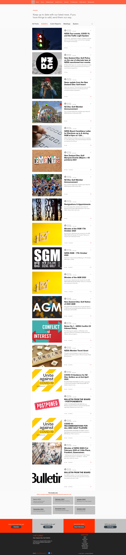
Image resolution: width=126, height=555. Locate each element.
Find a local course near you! (16, 524)
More (83, 24)
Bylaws (75, 24)
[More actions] (91, 30)
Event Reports (55, 24)
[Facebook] (49, 553)
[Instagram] (51, 553)
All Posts (35, 24)
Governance (85, 548)
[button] (42, 2)
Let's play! (38, 535)
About (85, 536)
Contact (85, 541)
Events (84, 540)
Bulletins (44, 24)
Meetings (66, 24)
